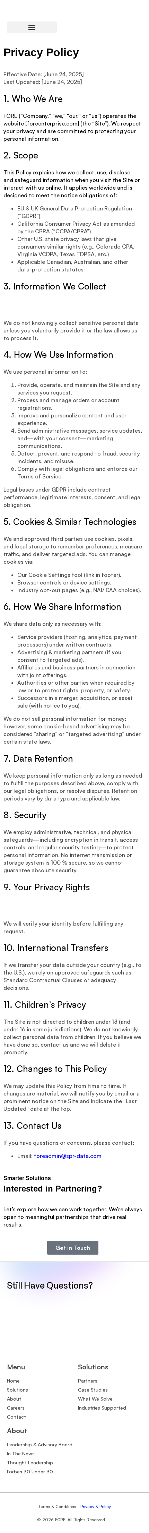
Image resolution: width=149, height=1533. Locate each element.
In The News (21, 1453)
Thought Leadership (30, 1462)
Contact (16, 1417)
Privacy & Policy (95, 1506)
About (14, 1399)
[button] (32, 27)
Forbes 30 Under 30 (30, 1471)
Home (13, 1381)
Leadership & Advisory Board (39, 1444)
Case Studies (93, 1390)
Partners (87, 1381)
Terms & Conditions (57, 1506)
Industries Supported (102, 1408)
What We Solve (95, 1399)
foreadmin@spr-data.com (68, 1155)
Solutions (17, 1390)
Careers (16, 1408)
